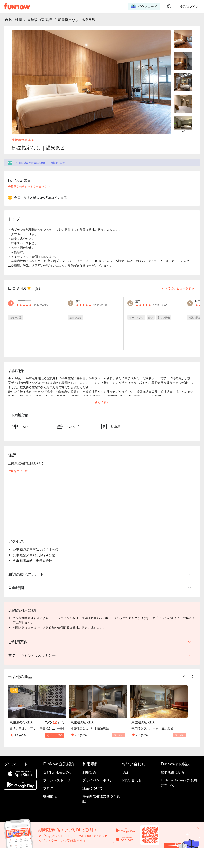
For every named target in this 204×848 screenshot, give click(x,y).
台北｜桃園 (13, 19)
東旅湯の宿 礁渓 (39, 19)
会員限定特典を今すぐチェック (27, 186)
